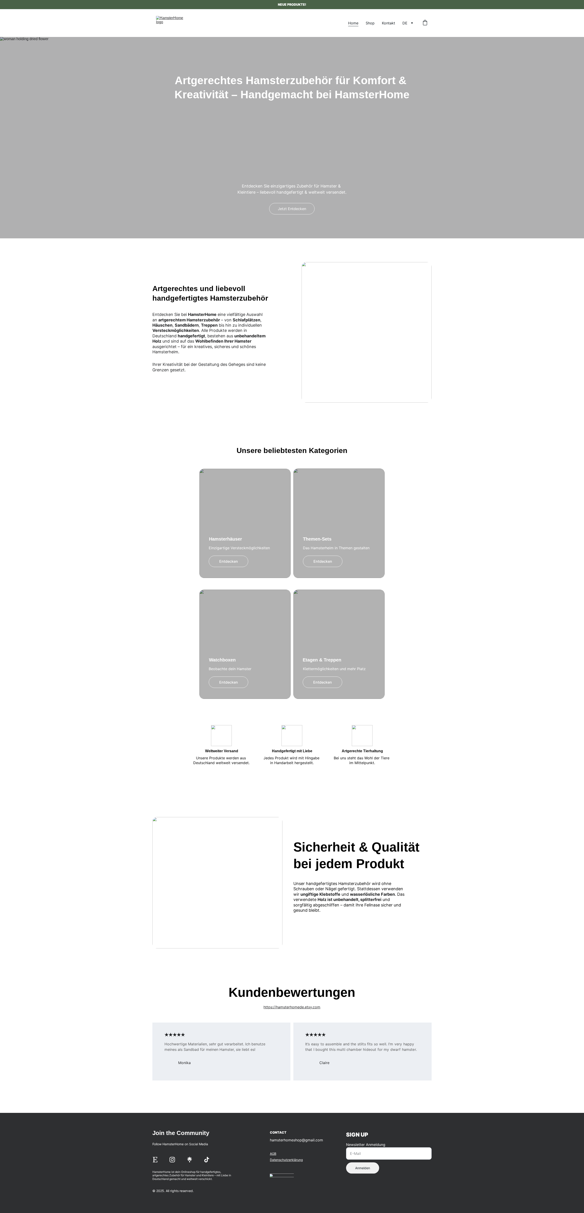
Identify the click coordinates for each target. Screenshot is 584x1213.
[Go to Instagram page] (172, 1159)
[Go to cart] (425, 23)
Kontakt (388, 23)
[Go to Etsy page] (155, 1159)
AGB (273, 1154)
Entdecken (228, 561)
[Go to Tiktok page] (206, 1159)
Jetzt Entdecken (292, 208)
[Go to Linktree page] (189, 1159)
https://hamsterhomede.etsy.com (291, 1007)
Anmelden (362, 1168)
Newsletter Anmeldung (365, 1144)
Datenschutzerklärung (286, 1160)
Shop (370, 23)
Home (353, 23)
